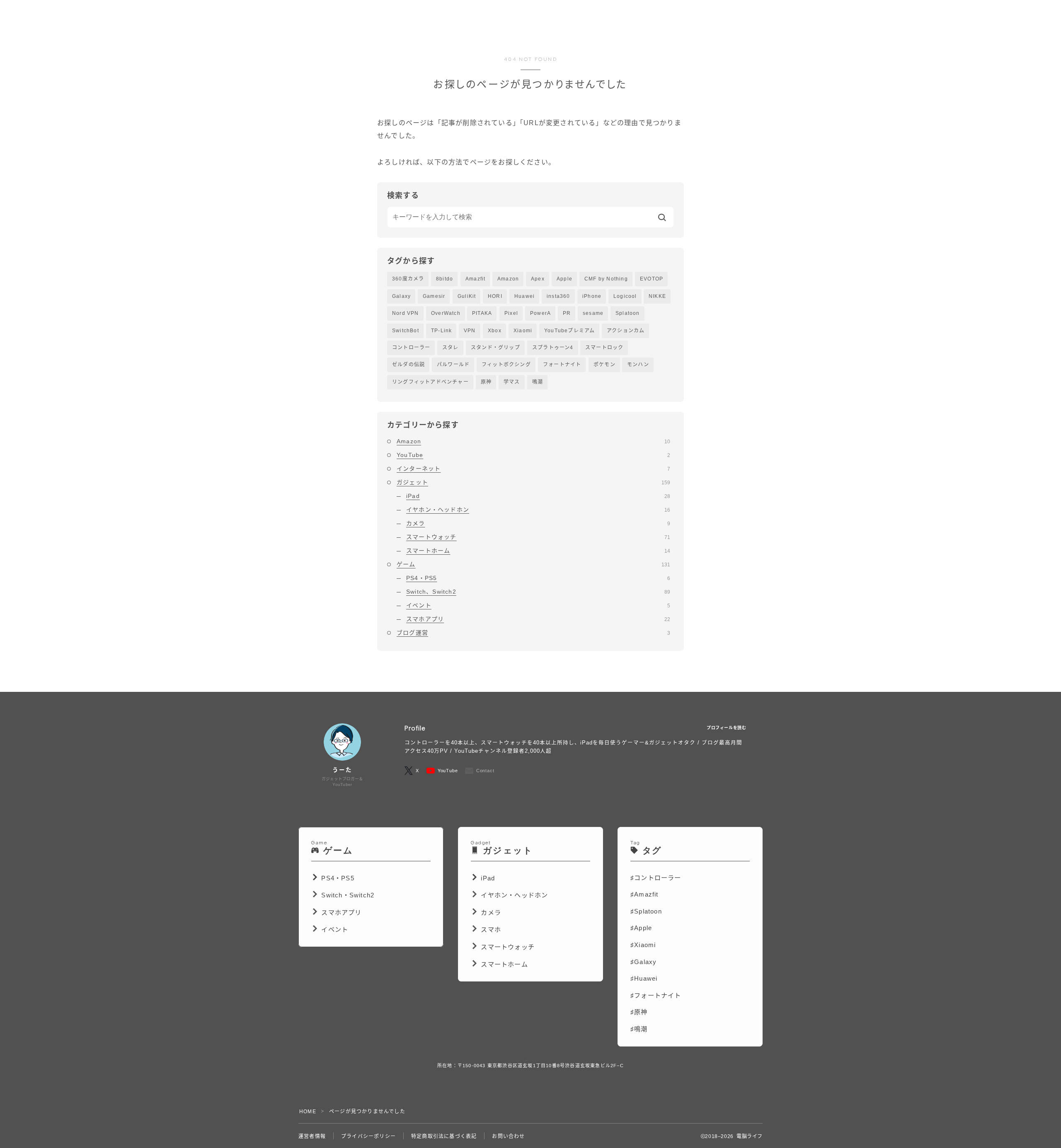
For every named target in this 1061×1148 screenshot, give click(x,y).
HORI (495, 296)
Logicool (625, 296)
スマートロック (604, 347)
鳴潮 (537, 382)
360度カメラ (408, 279)
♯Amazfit (644, 894)
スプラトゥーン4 (553, 347)
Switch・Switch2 (347, 895)
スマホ (491, 929)
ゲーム (533, 564)
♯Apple (641, 927)
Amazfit (475, 279)
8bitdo (444, 279)
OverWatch (445, 313)
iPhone (591, 296)
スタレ (450, 347)
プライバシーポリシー (368, 1136)
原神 (486, 382)
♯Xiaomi (643, 944)
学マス (512, 382)
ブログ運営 (533, 632)
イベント (538, 605)
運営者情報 (312, 1136)
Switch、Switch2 (538, 591)
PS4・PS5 (538, 578)
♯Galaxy (643, 961)
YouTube (533, 455)
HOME (307, 1111)
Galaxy (401, 296)
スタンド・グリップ (495, 347)
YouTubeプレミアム (569, 331)
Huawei (524, 296)
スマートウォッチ (538, 537)
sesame (593, 313)
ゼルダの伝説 (408, 364)
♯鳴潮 (639, 1028)
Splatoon (627, 313)
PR (567, 313)
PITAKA (482, 313)
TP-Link (441, 331)
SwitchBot (405, 331)
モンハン (638, 364)
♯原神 (639, 1011)
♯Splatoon (646, 911)
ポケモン (604, 364)
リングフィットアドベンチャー (430, 382)
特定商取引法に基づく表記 (444, 1136)
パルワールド (453, 364)
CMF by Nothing (606, 279)
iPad (538, 496)
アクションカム (625, 331)
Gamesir (434, 296)
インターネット (533, 468)
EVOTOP (651, 279)
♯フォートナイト (655, 995)
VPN (470, 331)
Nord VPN (405, 313)
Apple (564, 279)
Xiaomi (523, 331)
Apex (538, 279)
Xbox (494, 331)
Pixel (511, 313)
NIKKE (657, 296)
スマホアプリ (538, 619)
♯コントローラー (655, 877)
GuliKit (467, 296)
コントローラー (411, 347)
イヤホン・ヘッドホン (538, 509)
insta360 (558, 296)
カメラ (538, 523)
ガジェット (533, 482)
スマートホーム (538, 550)
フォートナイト (562, 364)
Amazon (508, 279)
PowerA (540, 313)
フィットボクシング (506, 364)
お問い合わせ (508, 1136)
